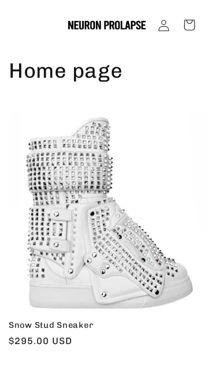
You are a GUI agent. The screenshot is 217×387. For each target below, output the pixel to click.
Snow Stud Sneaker (51, 325)
